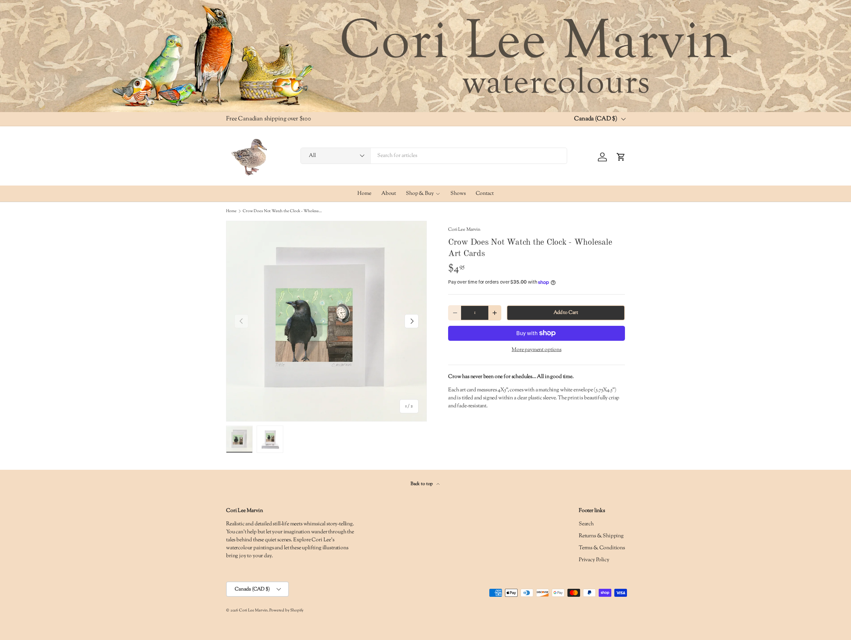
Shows (457, 193)
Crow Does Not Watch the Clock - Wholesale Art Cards (282, 211)
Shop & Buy (419, 193)
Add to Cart (565, 312)
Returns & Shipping (601, 536)
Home (364, 193)
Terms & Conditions (602, 548)
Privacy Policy (594, 560)
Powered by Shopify (286, 610)
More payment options (536, 350)
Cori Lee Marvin (464, 229)
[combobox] (434, 156)
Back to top (422, 483)
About (388, 193)
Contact (485, 193)
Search (586, 524)
